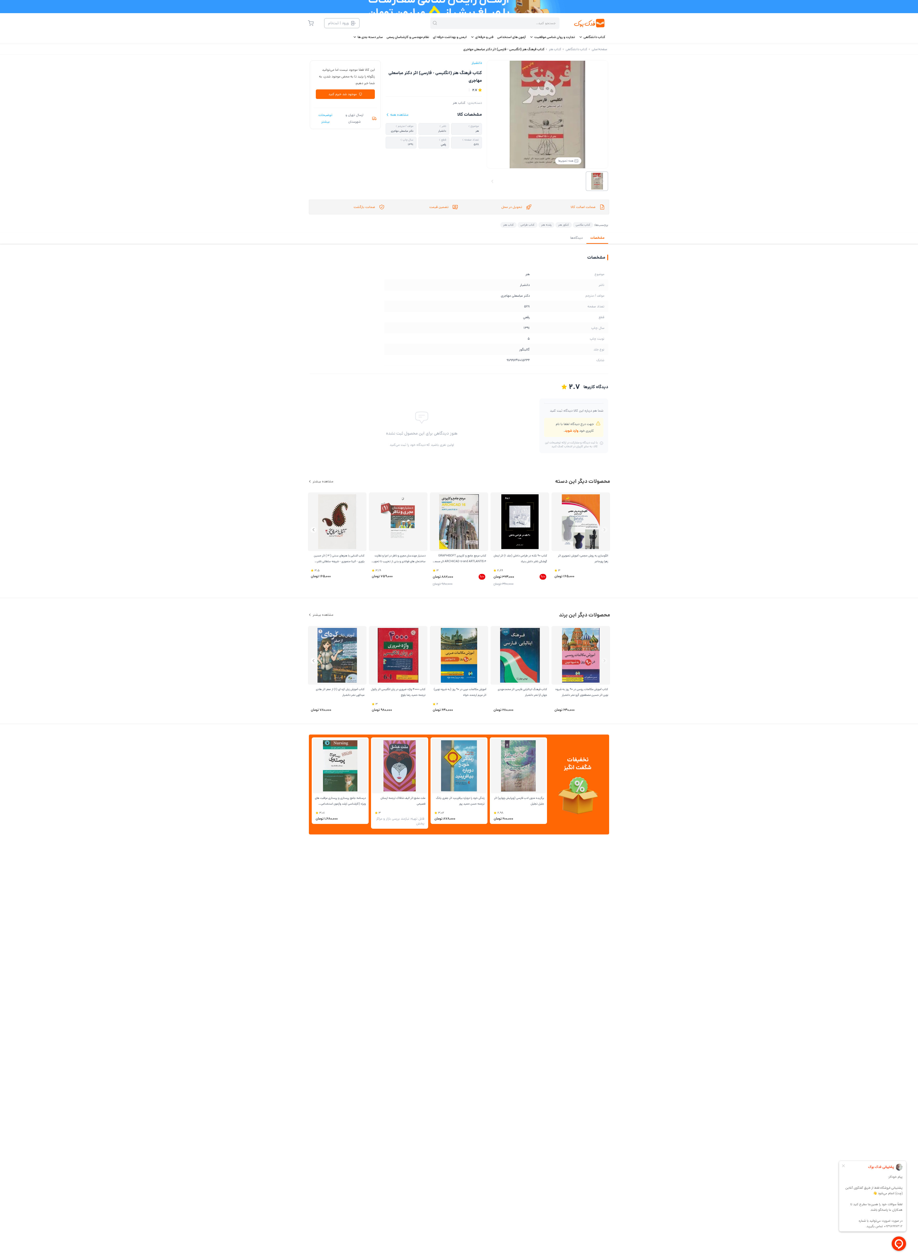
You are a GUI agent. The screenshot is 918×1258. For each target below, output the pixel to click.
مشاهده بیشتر (323, 481)
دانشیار (477, 62)
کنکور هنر (563, 225)
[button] (313, 530)
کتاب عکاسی (583, 225)
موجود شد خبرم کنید (342, 94)
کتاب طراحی (527, 225)
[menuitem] (592, 37)
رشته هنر (546, 225)
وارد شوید (571, 430)
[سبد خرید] (311, 23)
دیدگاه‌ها (576, 237)
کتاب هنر (459, 102)
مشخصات (597, 237)
